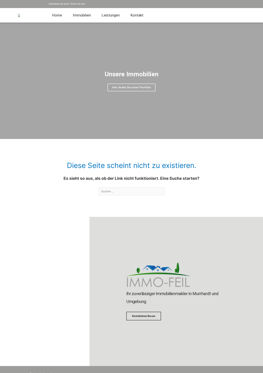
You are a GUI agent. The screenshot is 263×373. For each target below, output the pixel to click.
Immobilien (82, 15)
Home (57, 15)
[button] (3, 81)
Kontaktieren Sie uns (143, 316)
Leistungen (111, 15)
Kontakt (136, 15)
